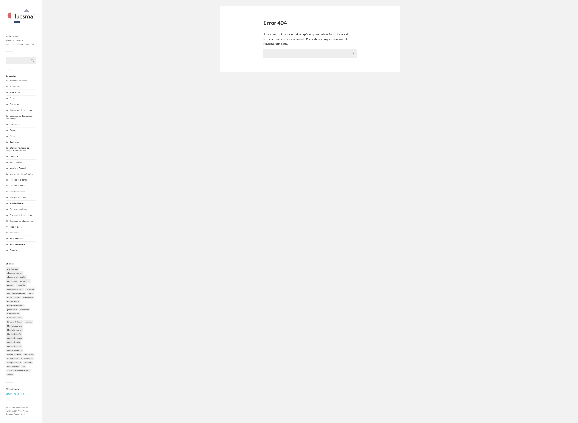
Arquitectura (25, 281)
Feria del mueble (13, 301)
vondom (10, 375)
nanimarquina (29, 354)
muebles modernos (14, 354)
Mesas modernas (17, 162)
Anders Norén (20, 414)
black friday (21, 285)
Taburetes (14, 250)
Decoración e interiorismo (21, 110)
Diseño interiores (13, 297)
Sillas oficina (15, 232)
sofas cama (28, 362)
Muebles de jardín (13, 342)
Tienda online (14, 40)
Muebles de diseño (14, 334)
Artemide (10, 285)
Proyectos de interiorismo (21, 215)
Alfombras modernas (14, 273)
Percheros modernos (18, 209)
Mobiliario (28, 322)
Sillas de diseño (16, 227)
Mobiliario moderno (14, 330)
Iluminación (14, 142)
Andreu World (12, 281)
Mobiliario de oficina (14, 326)
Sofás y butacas (16, 238)
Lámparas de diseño (14, 322)
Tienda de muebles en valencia (18, 371)
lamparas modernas (14, 318)
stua (23, 367)
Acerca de (12, 36)
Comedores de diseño (15, 289)
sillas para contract (14, 362)
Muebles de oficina (18, 185)
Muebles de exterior (18, 180)
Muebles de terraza (14, 346)
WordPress (22, 411)
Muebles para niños (18, 197)
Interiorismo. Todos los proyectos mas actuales (17, 149)
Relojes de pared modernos (21, 221)
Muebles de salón (17, 191)
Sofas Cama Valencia (15, 394)
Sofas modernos (13, 367)
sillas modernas (27, 358)
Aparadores (15, 86)
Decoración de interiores (16, 293)
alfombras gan (12, 269)
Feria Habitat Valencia (15, 306)
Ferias (12, 136)
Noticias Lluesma (17, 203)
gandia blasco (12, 310)
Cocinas (13, 98)
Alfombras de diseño (18, 80)
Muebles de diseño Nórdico (21, 174)
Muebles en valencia (14, 350)
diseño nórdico (28, 297)
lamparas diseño (13, 314)
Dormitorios (15, 124)
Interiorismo (24, 310)
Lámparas (14, 156)
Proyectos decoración (20, 44)
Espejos (13, 130)
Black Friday (15, 92)
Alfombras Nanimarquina (16, 277)
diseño (30, 293)
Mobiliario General (18, 168)
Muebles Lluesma (20, 407)
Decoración (14, 104)
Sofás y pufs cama (17, 244)
